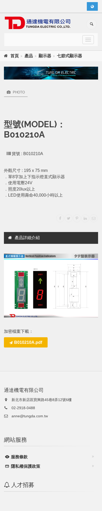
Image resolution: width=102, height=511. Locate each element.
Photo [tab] (18, 92)
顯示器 (45, 56)
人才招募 (22, 484)
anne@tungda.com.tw (29, 416)
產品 (29, 56)
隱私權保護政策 (25, 466)
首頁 (14, 56)
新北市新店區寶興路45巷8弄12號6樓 (41, 400)
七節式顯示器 (69, 56)
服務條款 (19, 457)
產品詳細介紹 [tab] (27, 237)
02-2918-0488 (22, 408)
